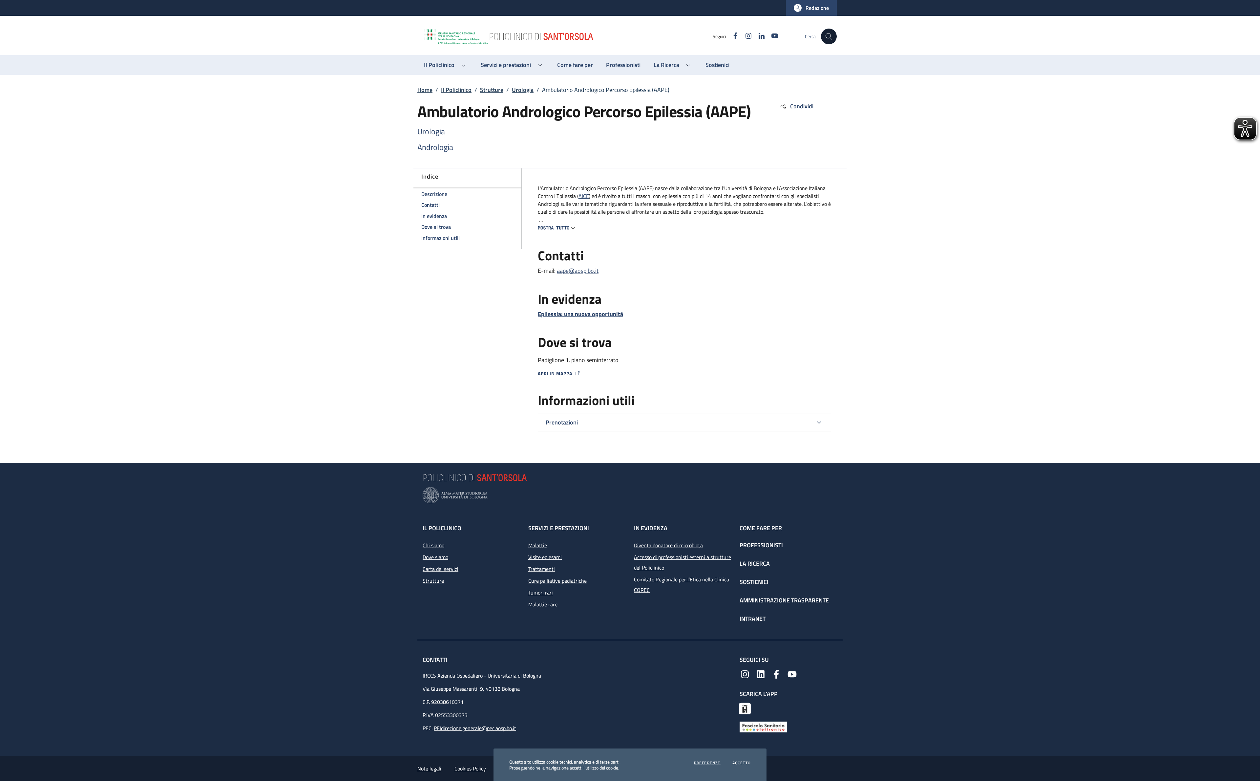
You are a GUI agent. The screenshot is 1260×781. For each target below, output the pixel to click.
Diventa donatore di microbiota (668, 545)
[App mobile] (745, 708)
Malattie (537, 545)
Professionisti (761, 545)
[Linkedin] (760, 674)
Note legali (429, 768)
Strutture (491, 89)
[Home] (568, 36)
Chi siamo (433, 545)
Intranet (753, 618)
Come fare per (761, 528)
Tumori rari (540, 593)
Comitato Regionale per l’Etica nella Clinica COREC (681, 584)
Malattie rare (542, 604)
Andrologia (435, 147)
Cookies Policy (470, 768)
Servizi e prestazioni (558, 528)
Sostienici (754, 581)
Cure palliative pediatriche (557, 581)
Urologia (523, 89)
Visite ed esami (545, 557)
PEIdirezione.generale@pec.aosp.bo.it (475, 728)
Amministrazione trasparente (784, 600)
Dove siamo (435, 557)
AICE (583, 196)
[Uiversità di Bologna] (630, 495)
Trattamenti (541, 569)
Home (424, 89)
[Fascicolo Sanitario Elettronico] (763, 726)
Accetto (741, 763)
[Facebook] (776, 674)
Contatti (436, 659)
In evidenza (650, 528)
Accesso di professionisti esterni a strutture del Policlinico (682, 562)
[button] (811, 8)
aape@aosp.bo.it (577, 270)
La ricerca (755, 563)
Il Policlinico (456, 89)
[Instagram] (745, 674)
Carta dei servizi (440, 569)
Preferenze (707, 763)
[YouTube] (792, 674)
